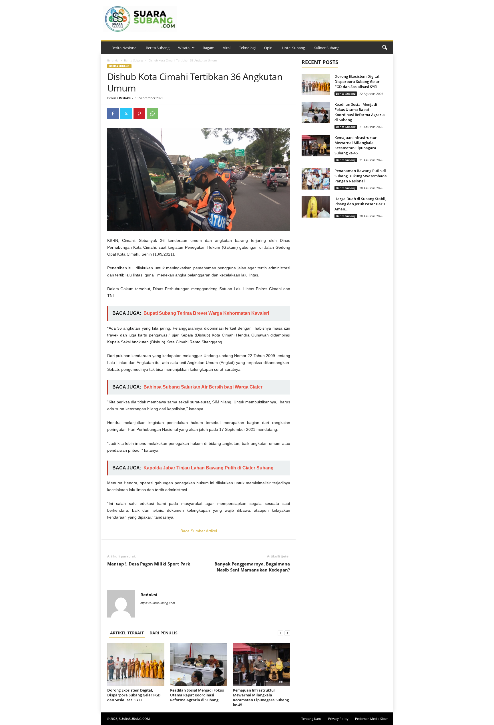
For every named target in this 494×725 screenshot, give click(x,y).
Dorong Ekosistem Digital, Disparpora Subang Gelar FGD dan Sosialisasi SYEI (134, 695)
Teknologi (247, 47)
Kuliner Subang (326, 47)
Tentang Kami (311, 718)
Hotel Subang (293, 47)
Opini (268, 47)
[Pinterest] (139, 113)
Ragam (208, 47)
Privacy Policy (338, 718)
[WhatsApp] (152, 113)
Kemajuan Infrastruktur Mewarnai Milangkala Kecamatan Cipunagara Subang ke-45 (261, 697)
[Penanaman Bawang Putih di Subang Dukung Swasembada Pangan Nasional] (316, 179)
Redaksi (125, 98)
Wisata (184, 47)
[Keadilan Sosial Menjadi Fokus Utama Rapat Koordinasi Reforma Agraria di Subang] (198, 664)
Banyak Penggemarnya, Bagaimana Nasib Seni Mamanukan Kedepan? (252, 567)
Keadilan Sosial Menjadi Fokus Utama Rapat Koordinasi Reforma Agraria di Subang (197, 695)
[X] (126, 113)
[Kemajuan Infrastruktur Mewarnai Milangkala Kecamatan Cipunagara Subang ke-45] (261, 664)
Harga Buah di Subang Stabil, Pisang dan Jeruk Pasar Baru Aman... (360, 204)
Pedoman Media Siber (371, 718)
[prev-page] (280, 633)
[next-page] (287, 633)
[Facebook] (113, 113)
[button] (384, 47)
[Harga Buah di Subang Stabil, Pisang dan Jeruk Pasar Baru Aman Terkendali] (316, 207)
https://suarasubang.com (157, 603)
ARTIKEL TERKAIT (127, 633)
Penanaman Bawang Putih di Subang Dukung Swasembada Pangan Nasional (360, 176)
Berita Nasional (124, 47)
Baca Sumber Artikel (198, 531)
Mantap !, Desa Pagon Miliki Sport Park (148, 564)
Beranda (113, 60)
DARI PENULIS (164, 633)
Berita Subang (158, 47)
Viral (226, 47)
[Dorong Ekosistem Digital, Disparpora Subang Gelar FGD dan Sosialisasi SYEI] (135, 664)
